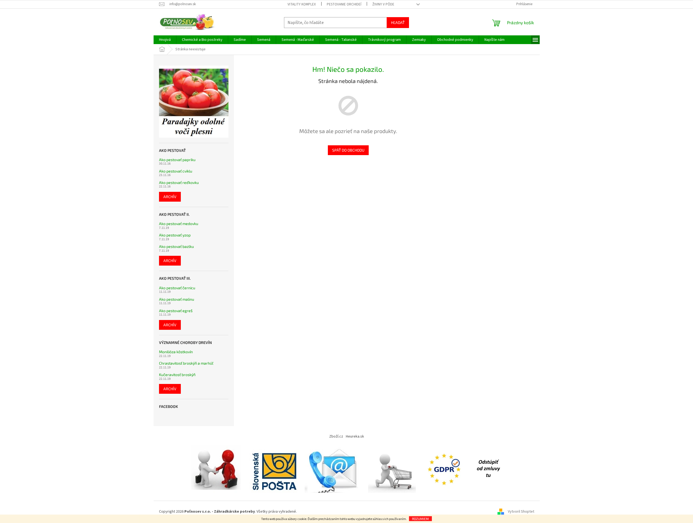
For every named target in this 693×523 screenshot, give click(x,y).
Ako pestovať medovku (178, 223)
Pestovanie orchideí (344, 4)
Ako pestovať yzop (175, 235)
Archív (169, 196)
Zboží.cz (336, 436)
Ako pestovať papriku (177, 160)
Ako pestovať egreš (176, 311)
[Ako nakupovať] (392, 468)
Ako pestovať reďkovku (179, 182)
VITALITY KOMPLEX (302, 4)
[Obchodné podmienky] (217, 468)
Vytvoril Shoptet (521, 512)
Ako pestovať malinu (176, 299)
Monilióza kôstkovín (176, 352)
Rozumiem (420, 519)
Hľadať (398, 22)
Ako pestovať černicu (177, 288)
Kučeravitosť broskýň (177, 375)
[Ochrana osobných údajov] (445, 468)
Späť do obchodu (348, 150)
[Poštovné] (274, 468)
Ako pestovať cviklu (175, 171)
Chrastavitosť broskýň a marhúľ (186, 363)
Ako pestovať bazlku (176, 246)
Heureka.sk (355, 436)
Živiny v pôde (383, 4)
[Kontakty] (334, 468)
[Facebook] (488, 468)
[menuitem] (165, 39)
